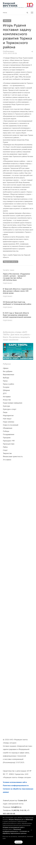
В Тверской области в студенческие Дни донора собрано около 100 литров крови (17, 291)
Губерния (7, 21)
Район (5, 447)
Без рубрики (7, 371)
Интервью (7, 396)
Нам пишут (7, 418)
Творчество (7, 453)
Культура (6, 406)
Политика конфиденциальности (16, 785)
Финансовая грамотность (13, 456)
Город (5, 381)
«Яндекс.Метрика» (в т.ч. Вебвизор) (20, 819)
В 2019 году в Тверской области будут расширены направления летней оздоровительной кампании (17, 315)
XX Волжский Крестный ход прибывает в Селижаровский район (17, 303)
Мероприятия (8, 415)
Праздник (6, 437)
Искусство (7, 400)
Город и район (8, 384)
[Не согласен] (31, 830)
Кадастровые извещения (12, 403)
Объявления (7, 428)
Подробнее (7, 283)
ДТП (4, 393)
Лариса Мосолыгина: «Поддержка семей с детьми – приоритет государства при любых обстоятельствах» (16, 277)
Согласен (18, 842)
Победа (6, 431)
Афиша (5, 368)
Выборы (6, 377)
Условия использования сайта (15, 782)
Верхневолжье (8, 374)
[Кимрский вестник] (18, 5)
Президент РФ (8, 441)
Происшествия (8, 444)
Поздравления (8, 434)
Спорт (5, 450)
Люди (5, 412)
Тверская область (10, 262)
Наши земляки (8, 422)
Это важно (7, 459)
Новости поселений (10, 425)
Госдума (6, 387)
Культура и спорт (9, 409)
